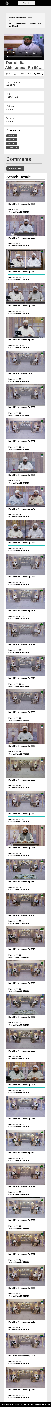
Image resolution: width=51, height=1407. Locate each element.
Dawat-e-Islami (14, 18)
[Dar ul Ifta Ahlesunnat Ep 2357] (25, 225)
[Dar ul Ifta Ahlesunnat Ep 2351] (25, 428)
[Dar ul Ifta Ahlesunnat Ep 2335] (25, 733)
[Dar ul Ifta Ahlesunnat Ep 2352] (25, 395)
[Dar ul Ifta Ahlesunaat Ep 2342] (25, 665)
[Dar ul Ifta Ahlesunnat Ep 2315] (25, 1106)
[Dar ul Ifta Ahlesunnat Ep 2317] (25, 1377)
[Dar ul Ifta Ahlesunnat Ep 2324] (25, 1140)
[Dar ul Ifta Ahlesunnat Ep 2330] (25, 869)
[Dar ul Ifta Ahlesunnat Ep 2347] (25, 564)
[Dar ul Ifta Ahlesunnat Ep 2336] (25, 699)
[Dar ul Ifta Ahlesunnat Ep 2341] (25, 632)
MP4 (10, 136)
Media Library (26, 18)
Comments (15, 169)
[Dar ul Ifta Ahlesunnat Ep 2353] (25, 361)
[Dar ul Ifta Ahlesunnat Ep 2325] (25, 1072)
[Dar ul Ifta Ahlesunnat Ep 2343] (25, 598)
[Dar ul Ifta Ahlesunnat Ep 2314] (25, 1174)
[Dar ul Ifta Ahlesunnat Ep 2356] (25, 259)
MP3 (10, 140)
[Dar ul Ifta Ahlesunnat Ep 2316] (25, 936)
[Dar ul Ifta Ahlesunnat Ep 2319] (25, 1309)
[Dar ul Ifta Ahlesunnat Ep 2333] (25, 767)
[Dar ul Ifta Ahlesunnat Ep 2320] (25, 1275)
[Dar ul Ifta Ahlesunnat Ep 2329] (25, 903)
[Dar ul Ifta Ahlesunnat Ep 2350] (25, 462)
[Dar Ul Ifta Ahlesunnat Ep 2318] (25, 1343)
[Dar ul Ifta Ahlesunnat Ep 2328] (25, 970)
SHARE (12, 147)
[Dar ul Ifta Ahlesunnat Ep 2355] (25, 293)
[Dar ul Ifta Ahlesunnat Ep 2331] (25, 835)
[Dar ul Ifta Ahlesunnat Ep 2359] (25, 191)
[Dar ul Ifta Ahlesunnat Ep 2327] (25, 1004)
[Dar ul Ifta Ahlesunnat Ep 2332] (25, 801)
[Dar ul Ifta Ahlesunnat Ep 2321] (25, 1241)
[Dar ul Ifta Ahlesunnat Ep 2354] (25, 327)
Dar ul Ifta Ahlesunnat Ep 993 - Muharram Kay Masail (25, 24)
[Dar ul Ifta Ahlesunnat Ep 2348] (25, 530)
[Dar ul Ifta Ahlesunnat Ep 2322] (25, 1207)
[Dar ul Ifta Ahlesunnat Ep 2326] (25, 1038)
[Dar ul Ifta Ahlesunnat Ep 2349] (25, 496)
